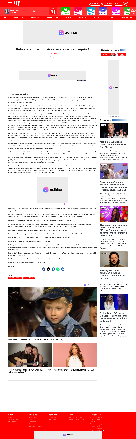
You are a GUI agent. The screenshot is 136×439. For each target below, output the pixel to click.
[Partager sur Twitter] (48, 270)
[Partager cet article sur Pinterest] (53, 270)
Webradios (18, 17)
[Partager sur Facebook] (43, 270)
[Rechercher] (126, 4)
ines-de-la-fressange (29, 277)
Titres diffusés (13, 419)
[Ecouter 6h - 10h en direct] (113, 54)
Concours (32, 424)
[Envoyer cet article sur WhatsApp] (57, 270)
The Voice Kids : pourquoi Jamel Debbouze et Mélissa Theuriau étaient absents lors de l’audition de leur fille (114, 230)
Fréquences (52, 17)
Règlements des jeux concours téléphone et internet (97, 430)
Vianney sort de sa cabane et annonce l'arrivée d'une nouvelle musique (112, 274)
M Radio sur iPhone (76, 417)
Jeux (112, 17)
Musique (82, 17)
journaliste (11, 277)
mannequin (19, 277)
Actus (68, 17)
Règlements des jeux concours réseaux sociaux (97, 419)
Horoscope (127, 17)
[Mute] (33, 11)
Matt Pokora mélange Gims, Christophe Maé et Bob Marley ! (113, 144)
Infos (30, 419)
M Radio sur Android (76, 419)
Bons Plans (32, 417)
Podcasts (98, 17)
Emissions (35, 17)
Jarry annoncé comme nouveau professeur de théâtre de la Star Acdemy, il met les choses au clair (113, 186)
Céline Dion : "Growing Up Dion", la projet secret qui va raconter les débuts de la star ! (113, 317)
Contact (11, 417)
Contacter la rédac (35, 426)
